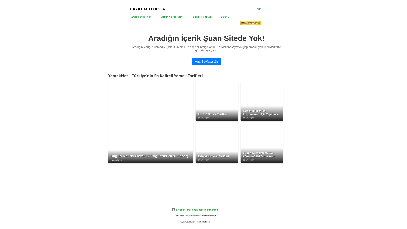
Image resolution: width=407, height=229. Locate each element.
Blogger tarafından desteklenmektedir (197, 209)
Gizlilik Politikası (202, 16)
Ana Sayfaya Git (206, 61)
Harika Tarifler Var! (141, 16)
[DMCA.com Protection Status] (250, 23)
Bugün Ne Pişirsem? (172, 16)
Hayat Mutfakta (147, 8)
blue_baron (191, 216)
